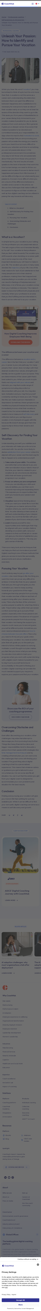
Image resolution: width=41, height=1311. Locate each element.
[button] (32, 4)
